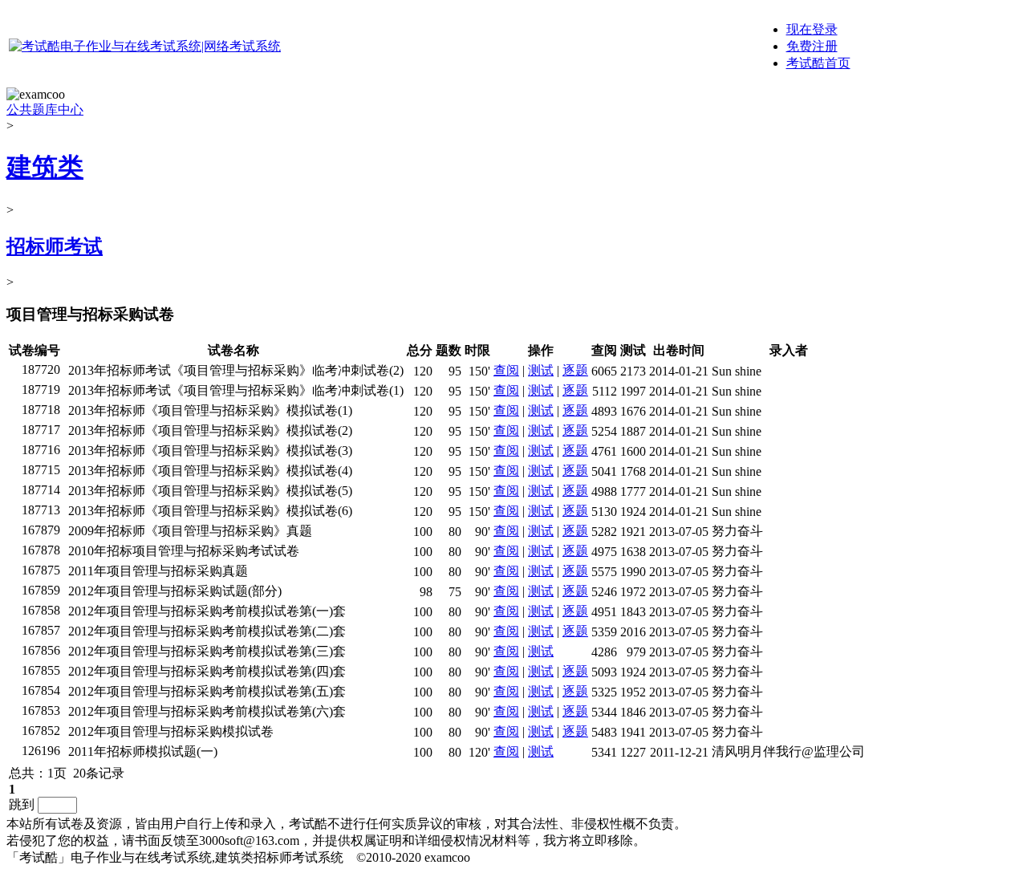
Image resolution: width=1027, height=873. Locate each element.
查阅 (506, 370)
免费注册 (812, 46)
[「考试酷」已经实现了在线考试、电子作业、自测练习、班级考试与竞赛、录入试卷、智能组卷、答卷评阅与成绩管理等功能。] (145, 46)
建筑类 (44, 166)
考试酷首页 (818, 63)
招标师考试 (54, 246)
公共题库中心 (44, 109)
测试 (541, 370)
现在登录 (812, 29)
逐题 (575, 370)
